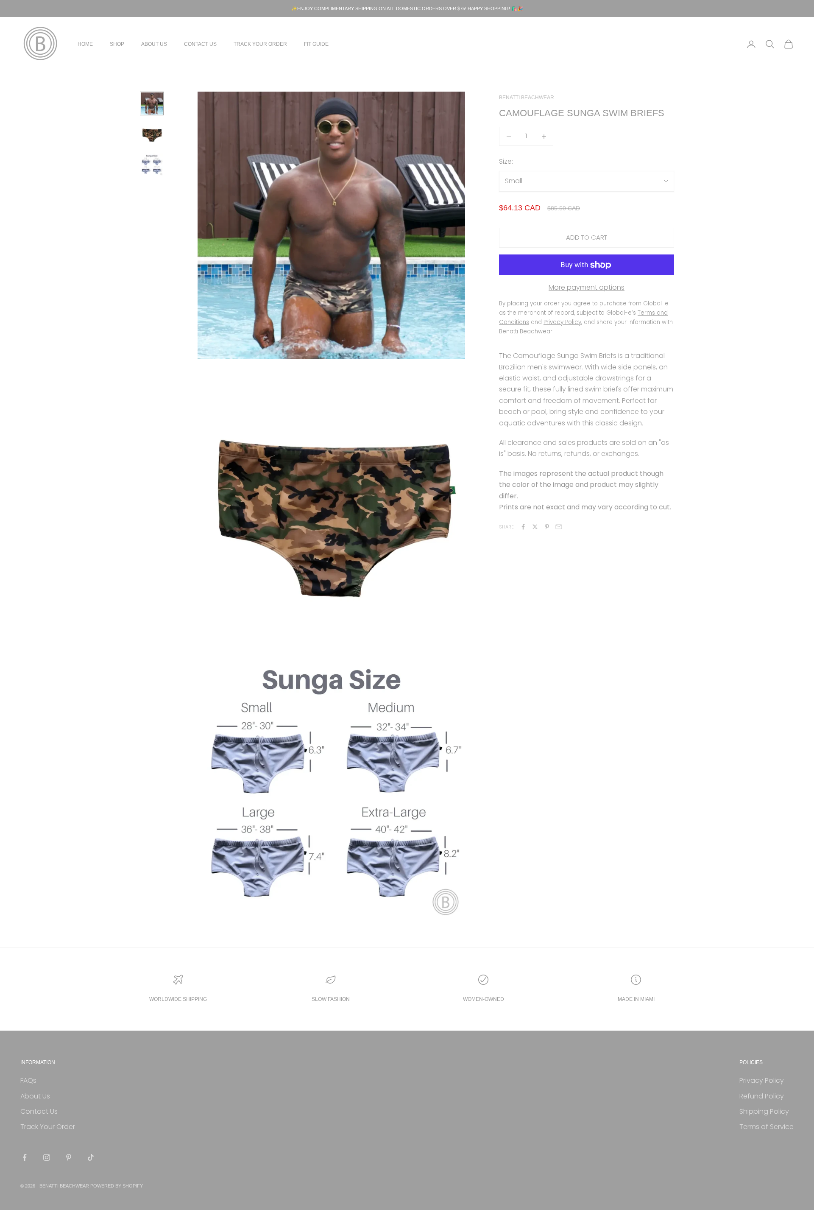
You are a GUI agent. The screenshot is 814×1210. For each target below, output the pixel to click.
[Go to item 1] (152, 103)
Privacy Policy (761, 1080)
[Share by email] (558, 526)
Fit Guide (316, 44)
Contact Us (200, 44)
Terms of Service (766, 1127)
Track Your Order (260, 44)
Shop (117, 44)
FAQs (28, 1080)
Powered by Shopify (116, 1185)
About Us (154, 44)
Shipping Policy (764, 1111)
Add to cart (586, 237)
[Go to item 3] (152, 164)
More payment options (586, 287)
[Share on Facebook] (523, 526)
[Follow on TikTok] (90, 1157)
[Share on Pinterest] (547, 526)
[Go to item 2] (152, 134)
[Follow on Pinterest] (68, 1157)
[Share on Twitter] (535, 526)
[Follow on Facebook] (24, 1157)
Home (85, 44)
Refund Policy (761, 1096)
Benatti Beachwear (526, 98)
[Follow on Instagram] (46, 1157)
